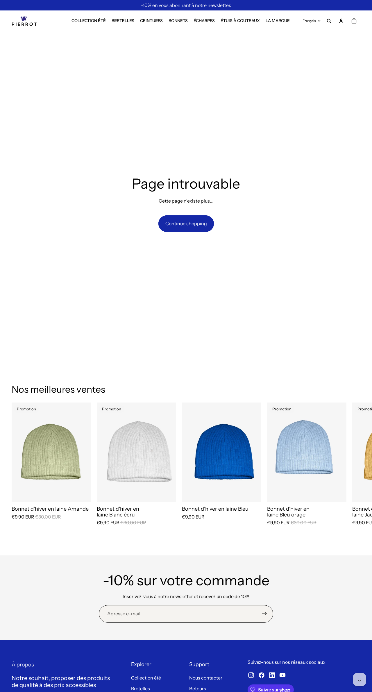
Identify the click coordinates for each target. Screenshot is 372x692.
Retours (197, 688)
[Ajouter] (82, 492)
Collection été (146, 678)
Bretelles (140, 688)
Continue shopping (186, 223)
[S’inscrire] (264, 614)
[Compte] (341, 21)
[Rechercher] (329, 21)
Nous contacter (205, 678)
